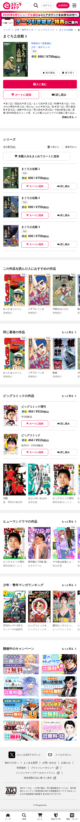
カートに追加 (23, 94)
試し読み (61, 94)
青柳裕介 (35, 43)
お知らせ (65, 762)
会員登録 (63, 5)
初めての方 (56, 819)
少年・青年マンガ (40, 47)
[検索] (35, 5)
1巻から (55, 147)
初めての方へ (12, 762)
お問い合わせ (49, 762)
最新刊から (71, 147)
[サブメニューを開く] (74, 5)
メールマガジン (63, 754)
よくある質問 (30, 762)
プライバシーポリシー (44, 767)
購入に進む (40, 84)
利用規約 (21, 767)
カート (40, 819)
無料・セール (72, 819)
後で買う (69, 72)
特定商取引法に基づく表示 (40, 778)
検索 (24, 819)
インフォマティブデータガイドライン (35, 772)
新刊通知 (50, 72)
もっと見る (67, 332)
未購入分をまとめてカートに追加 (38, 156)
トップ (8, 819)
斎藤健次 (46, 43)
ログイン (47, 5)
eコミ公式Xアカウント (26, 755)
